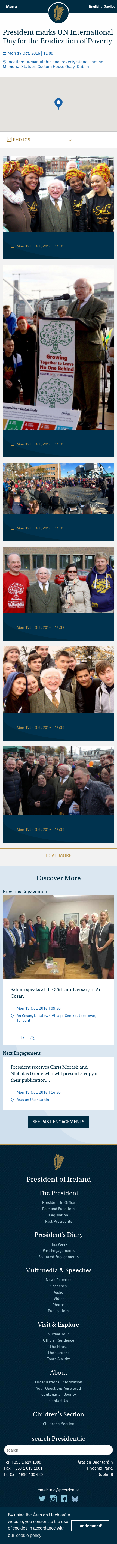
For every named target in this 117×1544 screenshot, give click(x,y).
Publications (58, 1310)
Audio (58, 1292)
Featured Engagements (58, 1256)
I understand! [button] (90, 1526)
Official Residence (58, 1340)
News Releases (58, 1279)
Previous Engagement (26, 891)
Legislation (58, 1215)
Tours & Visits (58, 1358)
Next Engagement (22, 1053)
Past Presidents (58, 1221)
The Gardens (58, 1352)
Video (59, 1298)
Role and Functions (58, 1208)
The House (59, 1346)
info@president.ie (64, 1489)
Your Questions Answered (58, 1388)
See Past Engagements (58, 1122)
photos (18, 140)
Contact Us (58, 1400)
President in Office (58, 1202)
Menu (11, 6)
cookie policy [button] (28, 1535)
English (94, 6)
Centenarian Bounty (58, 1394)
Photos (58, 1304)
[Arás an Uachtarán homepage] (58, 1162)
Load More (58, 855)
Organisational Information (58, 1382)
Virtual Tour (58, 1333)
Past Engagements (59, 1250)
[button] (58, 104)
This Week (58, 1244)
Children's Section (58, 1423)
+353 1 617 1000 (26, 1462)
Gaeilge (109, 6)
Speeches (58, 1285)
